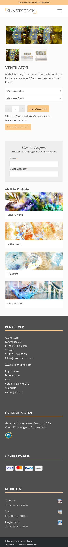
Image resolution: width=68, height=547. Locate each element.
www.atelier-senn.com (18, 365)
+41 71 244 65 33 (17, 354)
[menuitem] (59, 11)
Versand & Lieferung (17, 383)
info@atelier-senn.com (20, 358)
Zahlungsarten (13, 392)
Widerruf (10, 388)
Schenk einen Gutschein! (18, 126)
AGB (7, 379)
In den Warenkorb (38, 108)
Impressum (12, 371)
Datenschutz (12, 375)
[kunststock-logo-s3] (22, 11)
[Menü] (59, 11)
